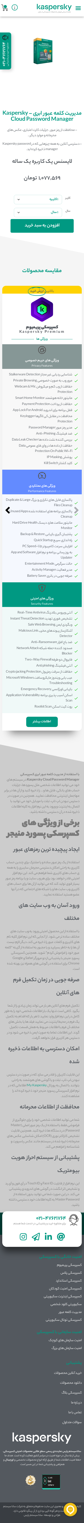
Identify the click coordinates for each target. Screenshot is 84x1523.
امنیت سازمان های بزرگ (67, 1348)
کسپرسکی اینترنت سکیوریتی (63, 1296)
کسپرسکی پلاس (71, 1273)
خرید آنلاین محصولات (68, 1373)
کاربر (67, 198)
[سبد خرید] (5, 7)
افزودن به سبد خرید (42, 225)
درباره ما (76, 1403)
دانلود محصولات (71, 1383)
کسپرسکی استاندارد (69, 1281)
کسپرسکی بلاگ (72, 1393)
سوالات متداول (72, 1422)
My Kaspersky (37, 1085)
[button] (78, 8)
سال (67, 211)
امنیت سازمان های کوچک (65, 1340)
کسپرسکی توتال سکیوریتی (64, 1320)
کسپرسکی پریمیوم (69, 1265)
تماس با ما (75, 1412)
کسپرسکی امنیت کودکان (65, 1289)
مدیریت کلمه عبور (70, 1312)
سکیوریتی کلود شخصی (66, 1304)
